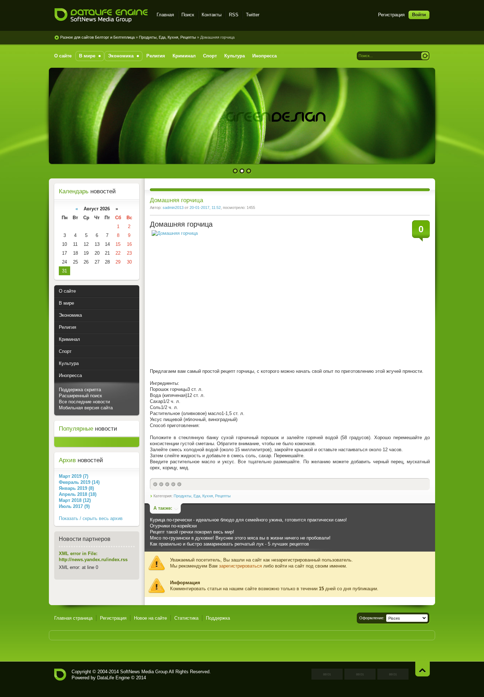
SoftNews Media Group (144, 671)
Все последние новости (84, 401)
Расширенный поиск (80, 395)
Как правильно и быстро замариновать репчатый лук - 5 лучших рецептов (229, 544)
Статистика (186, 618)
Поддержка (218, 618)
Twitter (252, 14)
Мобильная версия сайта (86, 407)
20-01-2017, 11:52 (205, 207)
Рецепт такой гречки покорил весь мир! (192, 532)
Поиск (187, 14)
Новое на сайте (150, 618)
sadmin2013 (173, 207)
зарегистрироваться (240, 566)
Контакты (211, 14)
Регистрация (391, 14)
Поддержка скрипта (80, 389)
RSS (233, 14)
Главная (165, 14)
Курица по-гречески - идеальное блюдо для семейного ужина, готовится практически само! (248, 519)
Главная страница (73, 618)
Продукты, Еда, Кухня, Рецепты (202, 496)
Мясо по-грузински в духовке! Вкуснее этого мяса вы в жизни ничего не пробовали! (240, 538)
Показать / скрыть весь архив (91, 518)
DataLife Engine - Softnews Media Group (101, 15)
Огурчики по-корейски (173, 526)
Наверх (422, 668)
